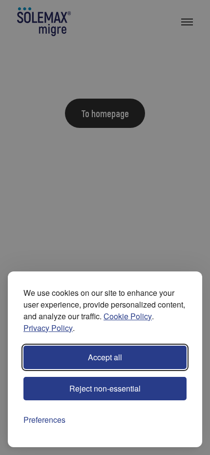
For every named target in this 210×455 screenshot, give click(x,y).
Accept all (105, 357)
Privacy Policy (48, 327)
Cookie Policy (128, 316)
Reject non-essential (105, 388)
